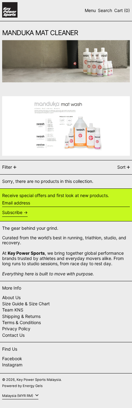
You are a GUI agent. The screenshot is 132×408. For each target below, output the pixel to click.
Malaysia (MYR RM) (18, 396)
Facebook (12, 358)
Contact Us (13, 335)
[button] (105, 10)
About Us (11, 297)
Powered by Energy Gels (22, 386)
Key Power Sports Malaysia (39, 379)
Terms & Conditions (21, 322)
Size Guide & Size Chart (26, 303)
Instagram (12, 364)
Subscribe (12, 212)
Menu (90, 10)
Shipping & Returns (21, 316)
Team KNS (12, 309)
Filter (7, 167)
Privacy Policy (16, 328)
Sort (121, 167)
